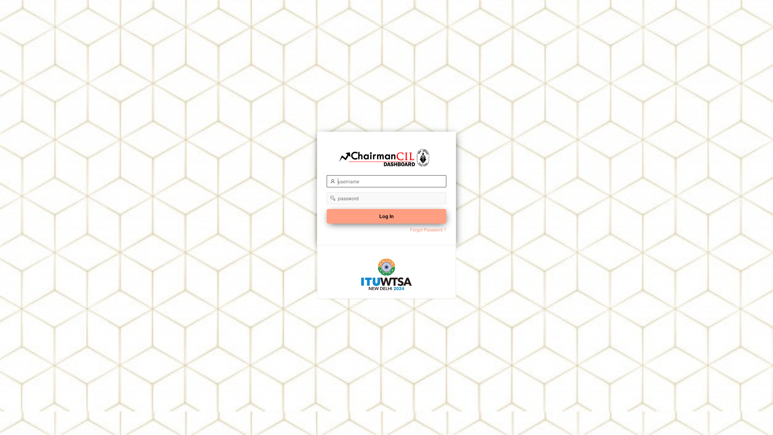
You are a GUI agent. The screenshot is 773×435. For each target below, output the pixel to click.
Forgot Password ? (428, 230)
